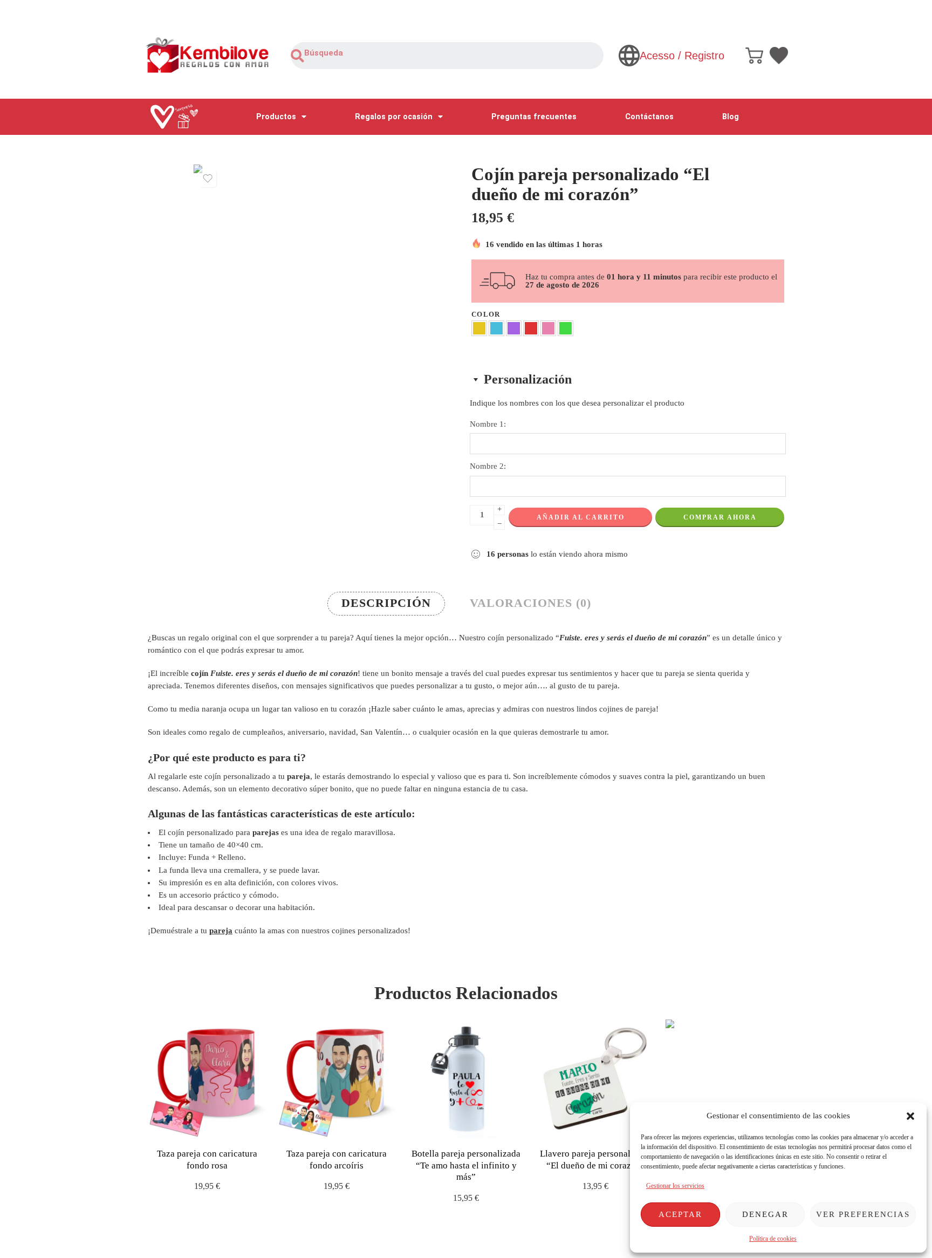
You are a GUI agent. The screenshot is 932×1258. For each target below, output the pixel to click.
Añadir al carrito (581, 517)
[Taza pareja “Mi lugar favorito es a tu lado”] (725, 1079)
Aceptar (680, 1214)
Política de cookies (773, 1238)
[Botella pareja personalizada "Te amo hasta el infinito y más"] (466, 1079)
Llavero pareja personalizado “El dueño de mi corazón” (596, 1159)
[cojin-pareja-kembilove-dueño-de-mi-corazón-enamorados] (323, 294)
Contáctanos (649, 116)
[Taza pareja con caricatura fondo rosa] (207, 1079)
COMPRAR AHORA (720, 517)
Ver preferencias (863, 1214)
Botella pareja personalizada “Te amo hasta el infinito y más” (466, 1165)
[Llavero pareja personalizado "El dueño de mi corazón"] (595, 1079)
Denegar (765, 1214)
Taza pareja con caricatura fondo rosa (207, 1159)
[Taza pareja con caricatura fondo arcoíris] (336, 1079)
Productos (276, 116)
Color (486, 314)
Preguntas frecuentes (534, 116)
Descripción (386, 603)
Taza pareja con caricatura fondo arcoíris (336, 1159)
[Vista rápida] (216, 1127)
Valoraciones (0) (530, 603)
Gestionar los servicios (675, 1185)
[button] (910, 1116)
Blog (730, 116)
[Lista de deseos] (207, 178)
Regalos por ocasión (394, 116)
